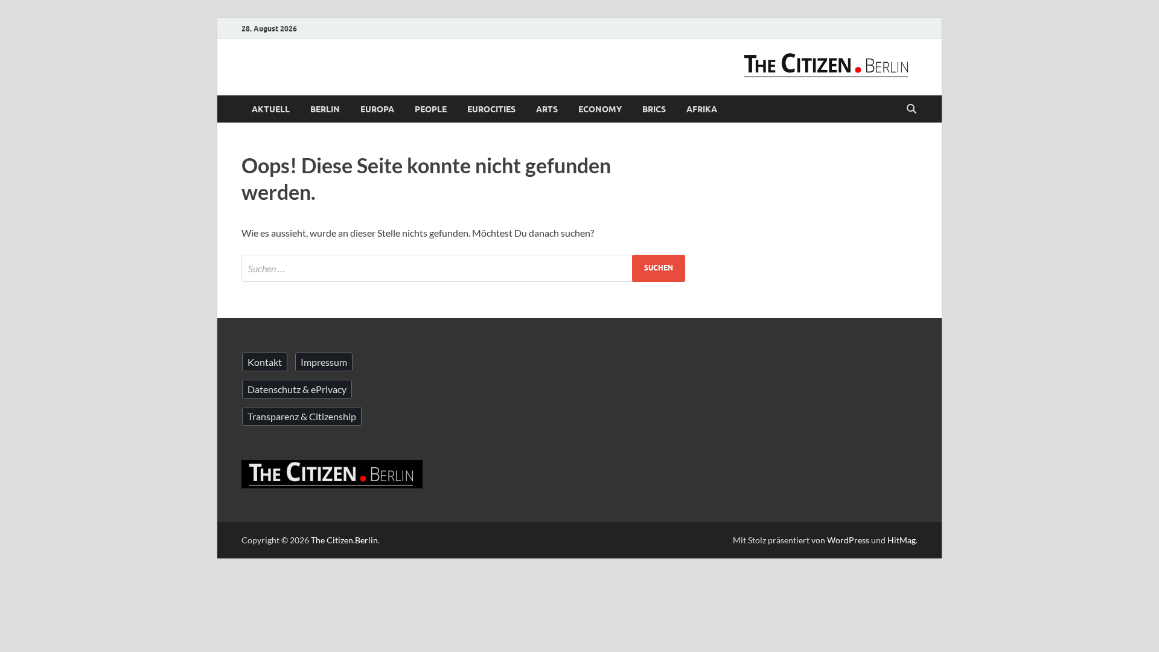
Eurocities (491, 109)
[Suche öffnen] (911, 109)
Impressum (324, 362)
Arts (547, 109)
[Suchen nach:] (463, 268)
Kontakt (264, 362)
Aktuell (271, 109)
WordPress (848, 540)
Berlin (325, 109)
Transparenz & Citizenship (301, 416)
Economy (600, 109)
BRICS (654, 109)
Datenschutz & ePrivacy (296, 389)
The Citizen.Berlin (344, 540)
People (431, 109)
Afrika (701, 109)
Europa (377, 109)
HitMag (901, 540)
